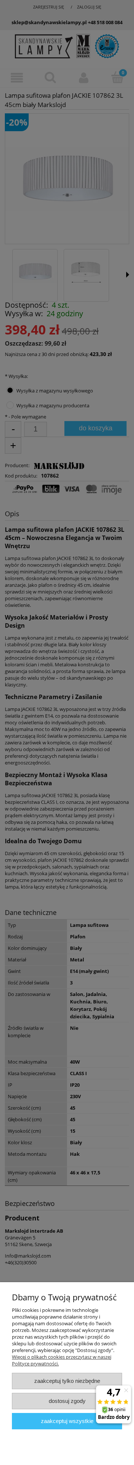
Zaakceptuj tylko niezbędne (67, 1381)
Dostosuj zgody (67, 1401)
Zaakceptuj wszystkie (67, 1421)
